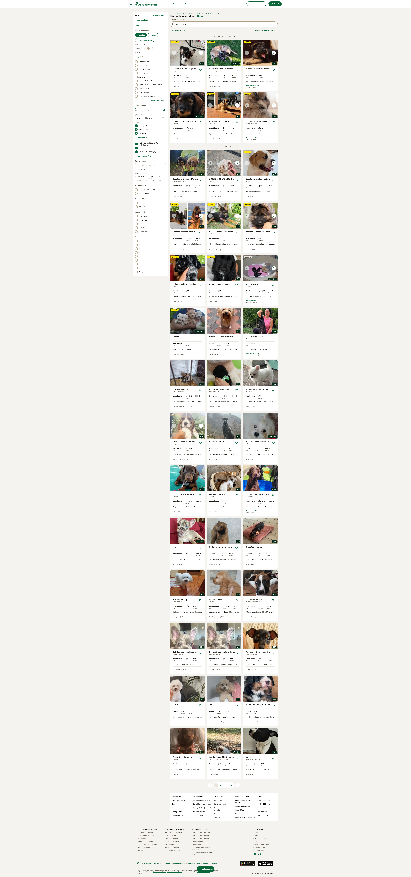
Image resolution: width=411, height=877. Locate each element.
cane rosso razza (242, 814)
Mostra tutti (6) (144, 138)
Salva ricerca (180, 30)
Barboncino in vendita (145, 835)
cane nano (218, 800)
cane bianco (219, 814)
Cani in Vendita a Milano (201, 832)
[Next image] (201, 53)
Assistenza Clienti (260, 838)
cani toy (175, 804)
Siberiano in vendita (172, 850)
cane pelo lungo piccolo (202, 808)
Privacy (255, 835)
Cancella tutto (158, 15)
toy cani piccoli (199, 812)
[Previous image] (174, 53)
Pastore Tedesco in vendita (147, 841)
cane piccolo (177, 796)
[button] (187, 53)
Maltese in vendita (144, 850)
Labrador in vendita (144, 838)
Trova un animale (180, 4)
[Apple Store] (265, 863)
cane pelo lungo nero (201, 800)
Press (255, 841)
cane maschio (261, 812)
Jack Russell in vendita (146, 847)
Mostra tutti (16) (144, 156)
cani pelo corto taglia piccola (222, 809)
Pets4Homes (146, 863)
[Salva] (200, 70)
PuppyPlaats (166, 863)
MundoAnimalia (179, 863)
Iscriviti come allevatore (201, 4)
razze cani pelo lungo (180, 808)
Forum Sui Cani (198, 841)
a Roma (199, 16)
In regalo (153, 35)
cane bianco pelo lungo (202, 804)
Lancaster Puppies (209, 863)
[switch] (150, 48)
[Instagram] (259, 854)
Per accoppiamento (144, 40)
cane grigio (218, 796)
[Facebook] (255, 854)
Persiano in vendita (171, 847)
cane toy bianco (220, 804)
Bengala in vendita (171, 841)
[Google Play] (247, 863)
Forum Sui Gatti (198, 844)
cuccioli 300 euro (263, 800)
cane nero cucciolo (242, 796)
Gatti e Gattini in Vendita (174, 829)
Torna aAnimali (142, 20)
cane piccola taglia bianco (242, 801)
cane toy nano (198, 816)
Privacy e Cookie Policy (174, 872)
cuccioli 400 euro (263, 808)
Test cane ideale (259, 850)
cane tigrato (240, 810)
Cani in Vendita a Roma (201, 835)
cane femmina (262, 816)
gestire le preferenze (203, 872)
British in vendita (171, 835)
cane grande (198, 796)
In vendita (141, 35)
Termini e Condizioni (261, 844)
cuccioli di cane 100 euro (245, 818)
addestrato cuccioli (242, 806)
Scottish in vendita (171, 844)
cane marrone (177, 816)
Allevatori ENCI (259, 847)
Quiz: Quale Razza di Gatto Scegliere (202, 853)
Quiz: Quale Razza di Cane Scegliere (202, 848)
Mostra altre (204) (157, 101)
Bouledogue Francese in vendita (149, 844)
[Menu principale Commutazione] (130, 4)
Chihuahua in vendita (145, 832)
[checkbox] (136, 62)
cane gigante (177, 812)
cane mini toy (219, 818)
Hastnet (156, 863)
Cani (137, 25)
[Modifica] (164, 110)
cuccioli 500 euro (263, 804)
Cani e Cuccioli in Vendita (147, 829)
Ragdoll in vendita (171, 838)
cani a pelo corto (178, 800)
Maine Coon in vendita (173, 832)
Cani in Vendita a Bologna (201, 838)
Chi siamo (257, 832)
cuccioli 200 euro (263, 796)
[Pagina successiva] (237, 785)
